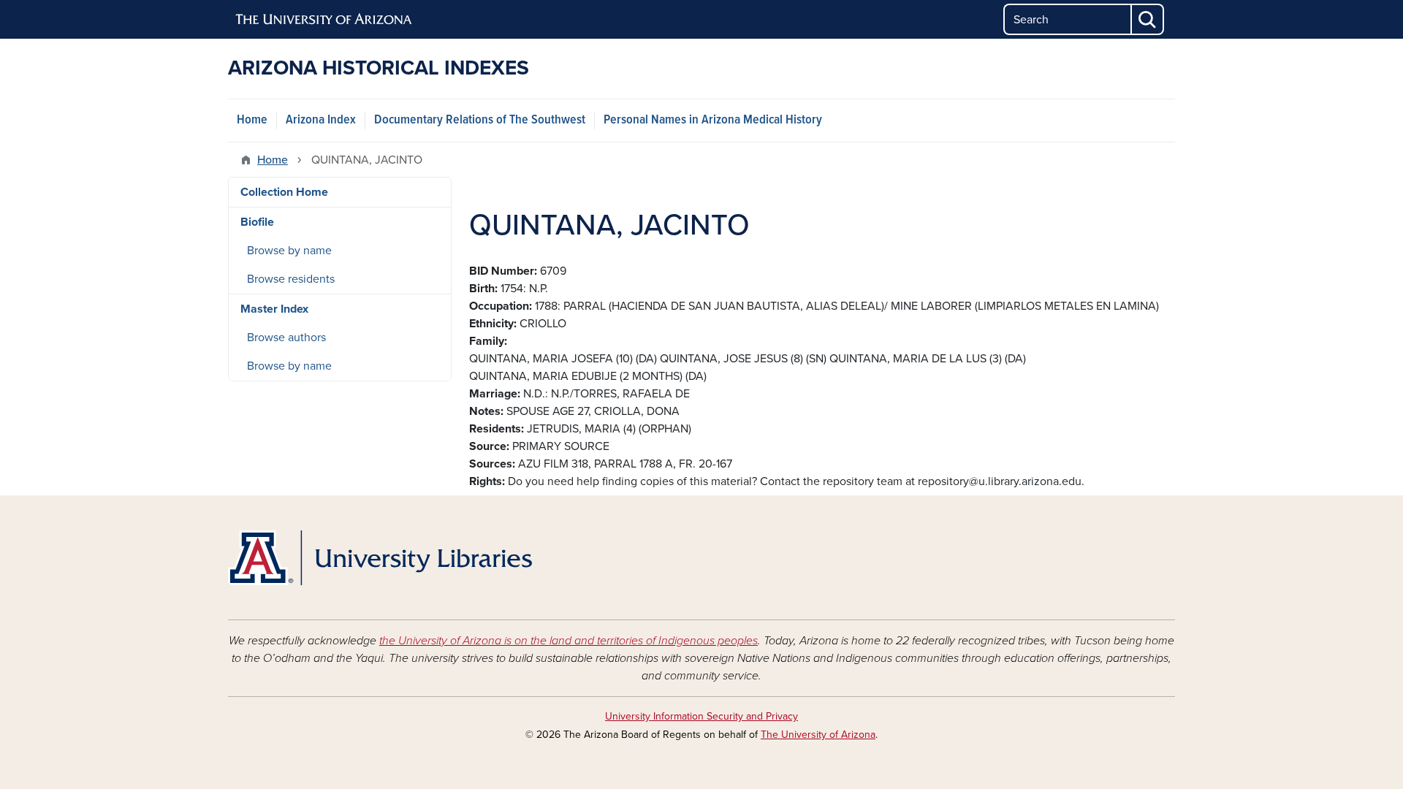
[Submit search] (1148, 19)
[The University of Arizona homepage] (324, 19)
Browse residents (291, 279)
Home (252, 120)
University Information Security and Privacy (701, 716)
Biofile (257, 222)
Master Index (274, 309)
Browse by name (289, 250)
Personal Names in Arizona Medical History (713, 120)
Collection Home (284, 192)
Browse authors (286, 337)
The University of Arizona (818, 734)
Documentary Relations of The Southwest (479, 120)
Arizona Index (321, 120)
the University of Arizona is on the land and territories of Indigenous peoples (568, 640)
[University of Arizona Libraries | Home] (380, 557)
